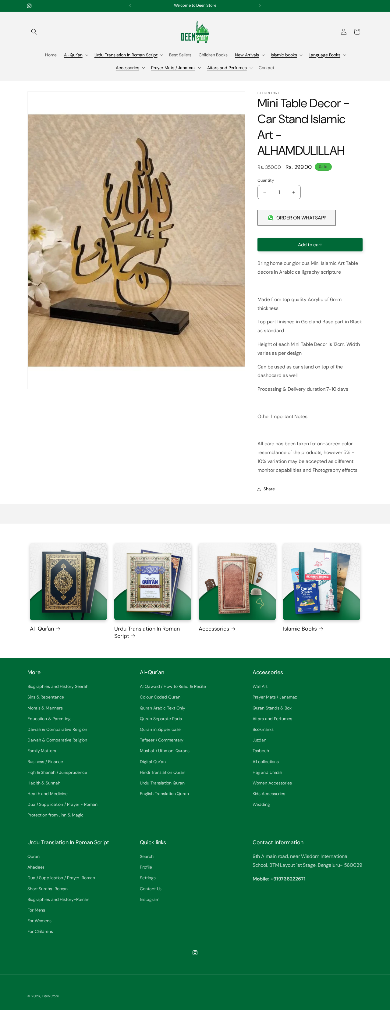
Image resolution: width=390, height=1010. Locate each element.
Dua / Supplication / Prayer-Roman (61, 878)
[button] (34, 31)
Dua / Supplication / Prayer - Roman (62, 804)
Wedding (261, 804)
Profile (146, 867)
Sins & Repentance (45, 697)
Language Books (324, 55)
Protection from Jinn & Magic (55, 815)
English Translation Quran (164, 794)
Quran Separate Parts (161, 718)
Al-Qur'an (73, 55)
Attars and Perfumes (227, 67)
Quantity (265, 180)
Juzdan (259, 740)
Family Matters (41, 751)
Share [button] (269, 489)
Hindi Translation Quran (162, 772)
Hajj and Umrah (267, 772)
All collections (266, 761)
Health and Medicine (47, 794)
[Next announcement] (260, 6)
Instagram (149, 899)
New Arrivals (247, 55)
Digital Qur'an (153, 761)
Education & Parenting (49, 718)
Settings (147, 878)
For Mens (36, 910)
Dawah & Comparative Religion (57, 729)
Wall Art (260, 686)
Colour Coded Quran (160, 697)
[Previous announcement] (130, 6)
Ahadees (35, 867)
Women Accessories (272, 783)
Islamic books (284, 55)
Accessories (127, 67)
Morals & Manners (44, 708)
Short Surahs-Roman (47, 888)
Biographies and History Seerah (57, 686)
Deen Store (50, 996)
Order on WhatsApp (301, 218)
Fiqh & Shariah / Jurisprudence (57, 772)
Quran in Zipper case (160, 729)
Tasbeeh (261, 751)
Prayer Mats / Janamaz (173, 67)
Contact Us (150, 888)
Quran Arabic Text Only (162, 708)
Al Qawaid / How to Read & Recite (173, 686)
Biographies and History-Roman (58, 899)
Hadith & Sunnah (43, 783)
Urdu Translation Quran (162, 783)
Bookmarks (263, 729)
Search (146, 856)
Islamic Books (300, 628)
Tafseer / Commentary (161, 740)
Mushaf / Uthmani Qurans (165, 751)
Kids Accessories (269, 794)
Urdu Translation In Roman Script (126, 55)
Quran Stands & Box (272, 708)
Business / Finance (45, 761)
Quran (33, 856)
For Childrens (40, 931)
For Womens (39, 921)
